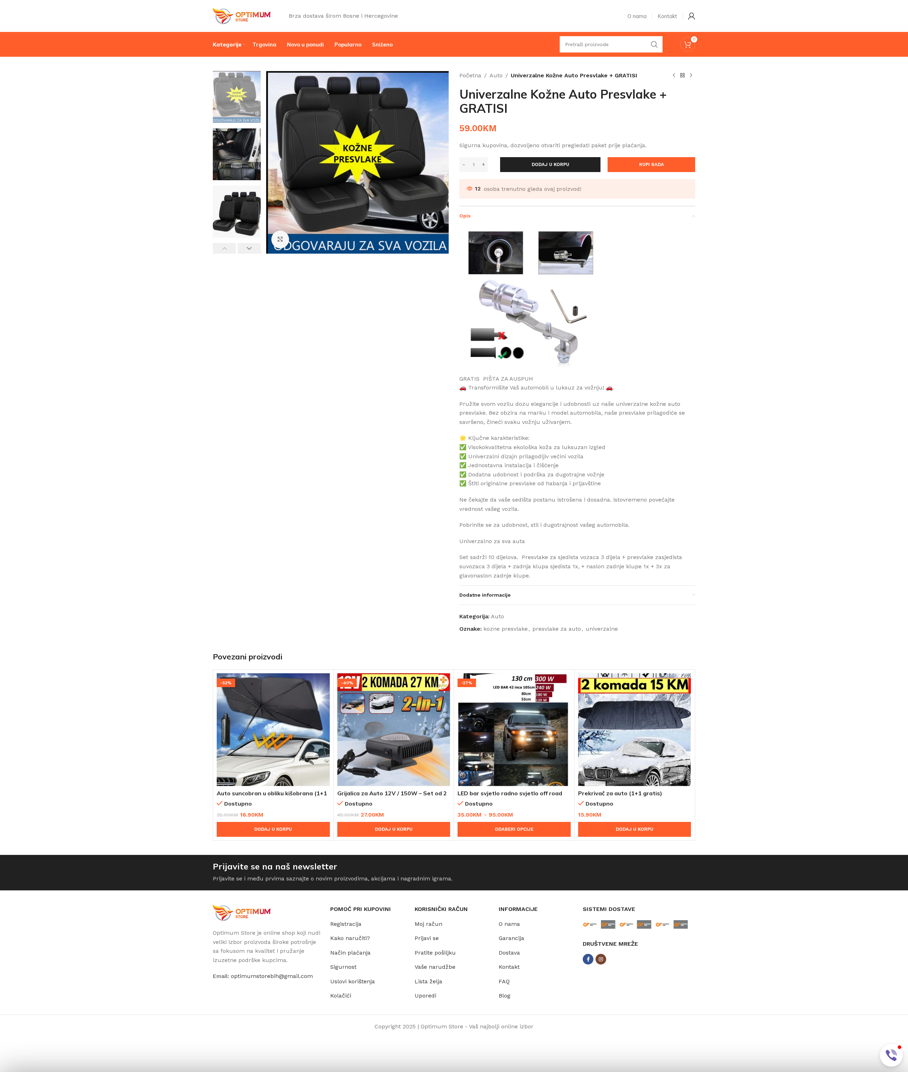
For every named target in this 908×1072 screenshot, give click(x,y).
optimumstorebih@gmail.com (272, 976)
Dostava (509, 952)
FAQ (504, 981)
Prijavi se (427, 938)
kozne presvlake (505, 628)
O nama (509, 924)
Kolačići (340, 995)
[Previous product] (674, 75)
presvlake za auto (556, 628)
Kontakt (509, 966)
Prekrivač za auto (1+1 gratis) (620, 793)
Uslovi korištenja (352, 981)
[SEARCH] (654, 44)
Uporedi (425, 995)
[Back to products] (682, 75)
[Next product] (691, 75)
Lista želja (428, 981)
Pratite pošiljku (435, 952)
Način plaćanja (350, 952)
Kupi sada (651, 164)
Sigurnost (343, 966)
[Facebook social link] (588, 959)
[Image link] (242, 912)
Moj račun (428, 924)
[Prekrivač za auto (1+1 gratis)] (634, 729)
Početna (470, 75)
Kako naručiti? (350, 938)
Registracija (345, 924)
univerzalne (602, 628)
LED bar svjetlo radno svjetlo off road (510, 793)
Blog (504, 995)
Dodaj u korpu (550, 164)
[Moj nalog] (692, 16)
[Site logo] (242, 15)
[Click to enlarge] (280, 239)
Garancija (511, 938)
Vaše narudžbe (435, 966)
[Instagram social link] (601, 959)
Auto (496, 75)
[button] (224, 248)
